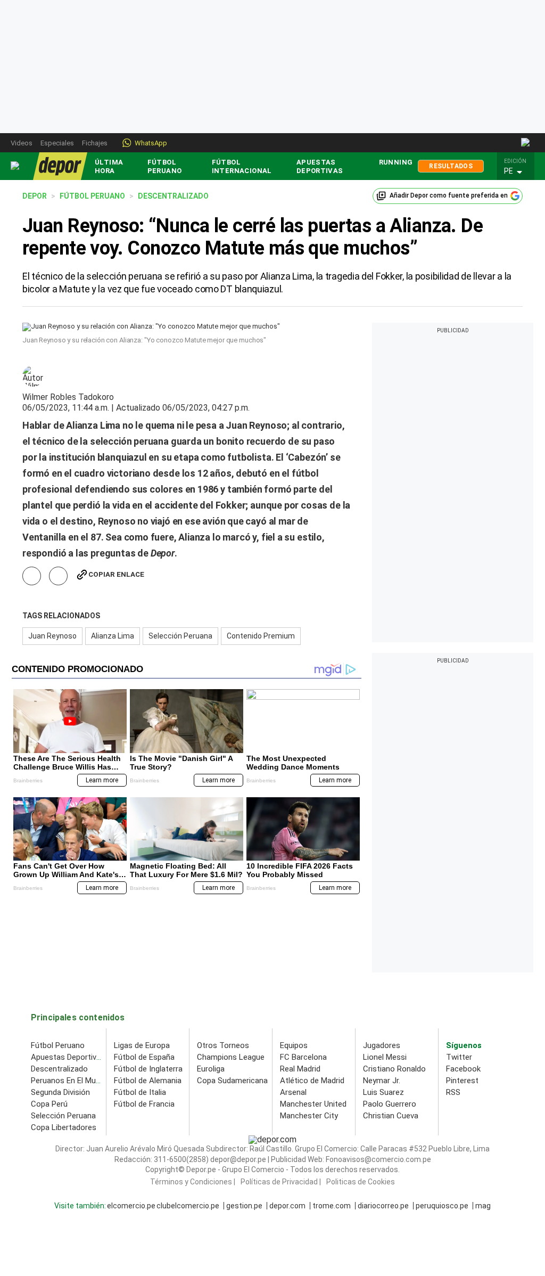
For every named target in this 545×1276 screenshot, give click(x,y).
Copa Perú (49, 1104)
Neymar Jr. (381, 1080)
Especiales (57, 143)
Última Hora (109, 166)
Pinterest (462, 1080)
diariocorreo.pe (383, 1205)
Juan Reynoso (52, 636)
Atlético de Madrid (312, 1080)
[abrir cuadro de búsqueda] (526, 142)
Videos (21, 143)
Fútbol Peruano (164, 166)
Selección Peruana (180, 636)
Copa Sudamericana (232, 1080)
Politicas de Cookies (360, 1181)
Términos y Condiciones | (192, 1181)
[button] (518, 171)
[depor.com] (60, 166)
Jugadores (381, 1045)
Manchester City (309, 1115)
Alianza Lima (112, 636)
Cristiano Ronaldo (394, 1069)
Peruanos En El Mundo (70, 1080)
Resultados (451, 166)
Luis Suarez (383, 1092)
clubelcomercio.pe (187, 1205)
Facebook (463, 1069)
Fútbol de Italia (140, 1092)
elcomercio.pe (131, 1205)
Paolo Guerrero (389, 1104)
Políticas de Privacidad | (281, 1181)
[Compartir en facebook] (31, 576)
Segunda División (60, 1092)
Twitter (459, 1057)
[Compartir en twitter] (58, 576)
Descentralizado (59, 1069)
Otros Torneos (223, 1045)
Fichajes (95, 143)
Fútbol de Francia (144, 1104)
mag (483, 1205)
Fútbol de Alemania (147, 1080)
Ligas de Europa (142, 1045)
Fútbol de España (144, 1057)
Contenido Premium (261, 636)
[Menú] (15, 166)
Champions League (231, 1057)
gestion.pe (244, 1205)
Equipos (294, 1045)
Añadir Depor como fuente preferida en (449, 195)
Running (396, 162)
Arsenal (293, 1092)
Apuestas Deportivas (319, 166)
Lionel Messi (385, 1057)
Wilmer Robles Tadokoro (68, 397)
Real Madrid (300, 1069)
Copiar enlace (116, 574)
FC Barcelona (303, 1057)
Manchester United (313, 1104)
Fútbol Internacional (242, 166)
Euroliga (211, 1069)
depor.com (287, 1205)
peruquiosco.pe (442, 1205)
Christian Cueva (390, 1115)
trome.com (331, 1205)
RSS (453, 1092)
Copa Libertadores (63, 1127)
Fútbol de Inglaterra (148, 1069)
